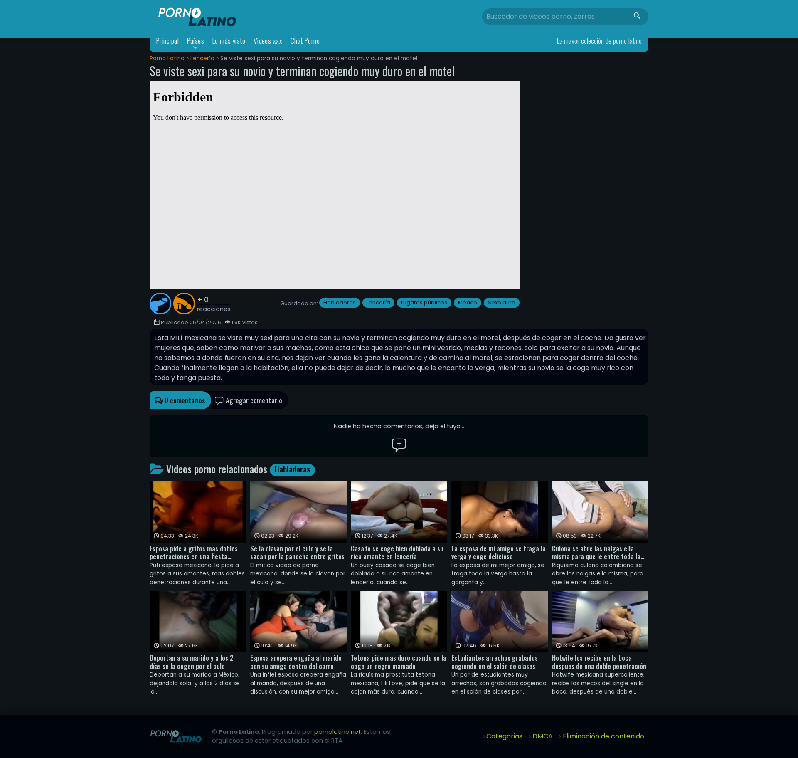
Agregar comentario (253, 400)
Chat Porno (305, 40)
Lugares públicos (424, 302)
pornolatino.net (337, 732)
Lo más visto (229, 40)
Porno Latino (167, 58)
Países (195, 40)
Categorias (504, 736)
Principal (167, 40)
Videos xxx (268, 40)
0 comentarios (184, 400)
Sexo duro (501, 302)
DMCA (542, 736)
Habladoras (339, 302)
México (467, 302)
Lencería (202, 58)
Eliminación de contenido (603, 736)
